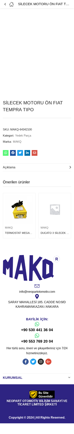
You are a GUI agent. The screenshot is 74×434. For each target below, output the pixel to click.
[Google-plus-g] (48, 362)
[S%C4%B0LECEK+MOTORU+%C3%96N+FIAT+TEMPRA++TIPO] (20, 153)
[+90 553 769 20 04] (37, 335)
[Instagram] (41, 362)
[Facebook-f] (26, 362)
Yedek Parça (23, 135)
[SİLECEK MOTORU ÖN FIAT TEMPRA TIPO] (6, 153)
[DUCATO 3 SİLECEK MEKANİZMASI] (55, 209)
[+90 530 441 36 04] (37, 324)
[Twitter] (33, 362)
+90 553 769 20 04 (37, 341)
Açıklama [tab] (9, 167)
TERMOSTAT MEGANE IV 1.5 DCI (19, 232)
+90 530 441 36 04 (37, 330)
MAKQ (17, 141)
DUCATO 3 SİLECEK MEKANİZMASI (55, 232)
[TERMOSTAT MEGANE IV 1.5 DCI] (19, 209)
